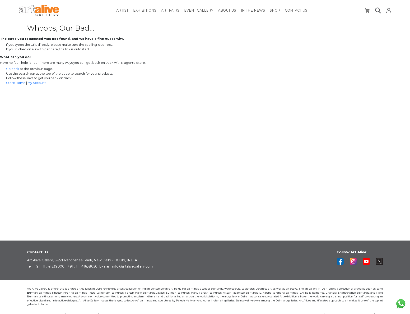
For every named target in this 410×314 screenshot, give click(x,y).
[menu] (211, 10)
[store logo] (39, 10)
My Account (37, 83)
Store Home (15, 83)
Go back (12, 69)
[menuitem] (122, 10)
